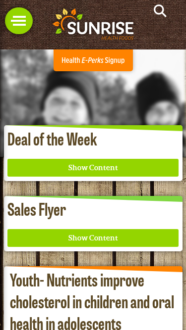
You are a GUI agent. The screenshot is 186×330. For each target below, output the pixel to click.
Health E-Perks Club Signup (93, 60)
